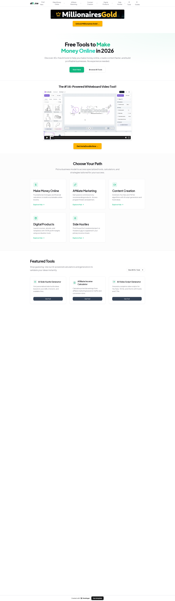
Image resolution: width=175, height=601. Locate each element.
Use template (97, 598)
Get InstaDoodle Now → (87, 146)
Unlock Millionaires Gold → (88, 24)
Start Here (42, 3)
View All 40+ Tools (134, 270)
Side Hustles (119, 3)
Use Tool (48, 299)
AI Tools (129, 3)
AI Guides (137, 3)
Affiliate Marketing (73, 3)
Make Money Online (57, 3)
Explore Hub (38, 204)
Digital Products (106, 3)
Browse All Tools (95, 70)
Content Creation (90, 3)
